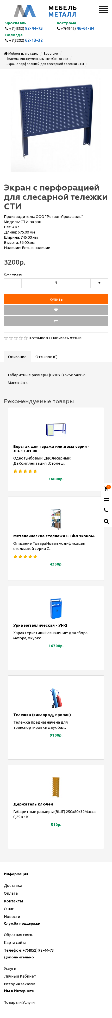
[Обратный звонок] (106, 510)
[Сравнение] (106, 500)
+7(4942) (77, 28)
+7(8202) (25, 40)
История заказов (19, 984)
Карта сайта (15, 942)
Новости (12, 916)
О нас (9, 909)
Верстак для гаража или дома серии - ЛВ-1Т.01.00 (51, 448)
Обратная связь (18, 934)
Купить (56, 299)
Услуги (10, 968)
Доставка (13, 885)
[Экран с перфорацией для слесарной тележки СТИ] (56, 121)
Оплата (11, 893)
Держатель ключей (33, 804)
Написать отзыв (66, 338)
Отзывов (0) (46, 357)
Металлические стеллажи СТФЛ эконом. (54, 536)
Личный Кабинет (20, 976)
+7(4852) (25, 28)
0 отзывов (38, 338)
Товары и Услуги (19, 1002)
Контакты (13, 901)
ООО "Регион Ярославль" (59, 216)
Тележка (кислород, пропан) (42, 714)
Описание (17, 357)
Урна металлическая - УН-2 (40, 625)
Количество (13, 274)
